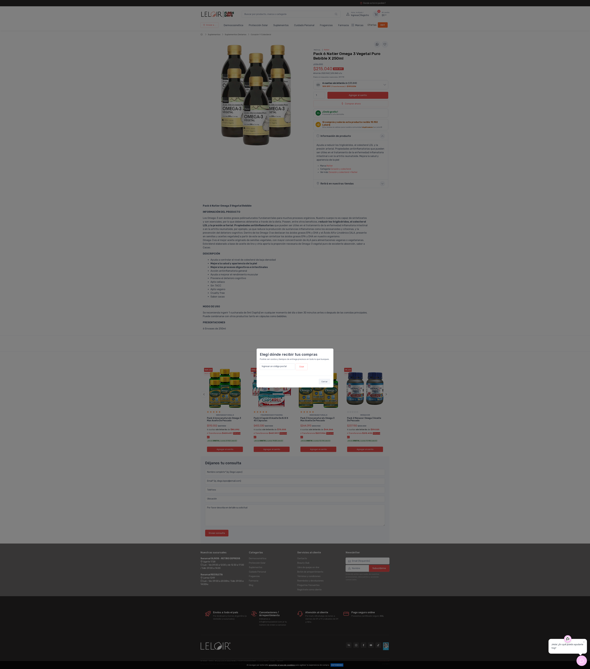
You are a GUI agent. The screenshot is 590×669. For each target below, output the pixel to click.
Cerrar (324, 381)
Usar (301, 366)
